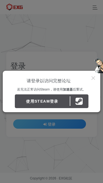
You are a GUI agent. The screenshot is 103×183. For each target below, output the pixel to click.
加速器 (68, 89)
